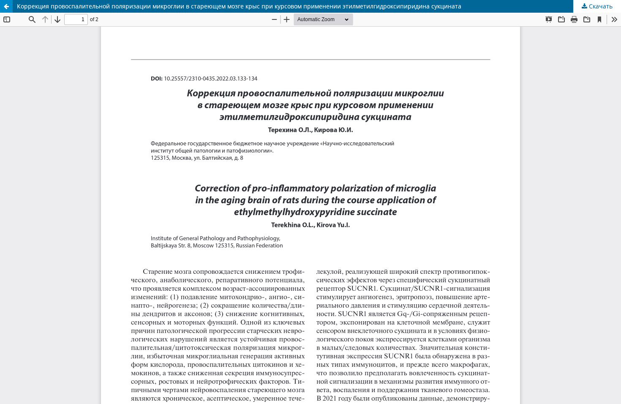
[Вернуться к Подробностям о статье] (6, 6)
